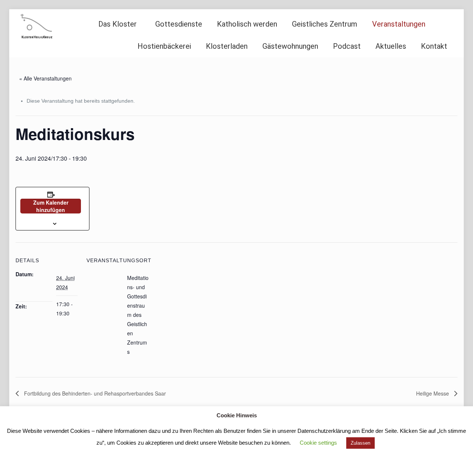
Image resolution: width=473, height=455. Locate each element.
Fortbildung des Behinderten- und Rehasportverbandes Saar (94, 393)
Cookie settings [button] (318, 442)
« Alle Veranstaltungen (45, 78)
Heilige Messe (433, 393)
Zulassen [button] (360, 443)
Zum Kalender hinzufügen (50, 206)
